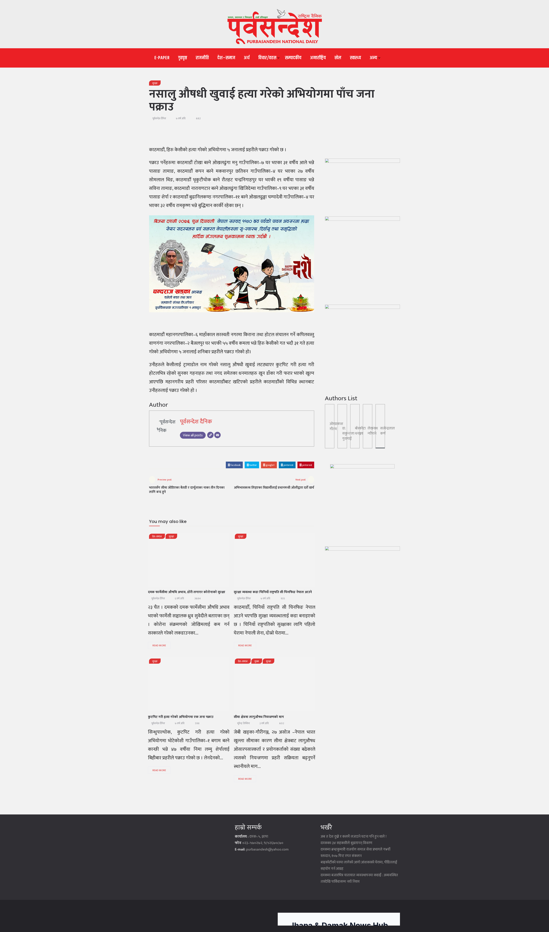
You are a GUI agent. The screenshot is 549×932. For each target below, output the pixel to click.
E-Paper (162, 58)
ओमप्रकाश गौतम (336, 426)
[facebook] (168, 561)
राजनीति (202, 58)
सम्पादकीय (293, 58)
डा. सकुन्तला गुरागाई (348, 433)
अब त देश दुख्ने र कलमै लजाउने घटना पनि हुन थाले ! (353, 837)
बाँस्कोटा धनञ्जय (360, 431)
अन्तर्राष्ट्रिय (318, 58)
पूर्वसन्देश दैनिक (159, 118)
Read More (159, 645)
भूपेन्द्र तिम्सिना (243, 723)
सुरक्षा (154, 83)
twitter (253, 465)
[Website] (210, 435)
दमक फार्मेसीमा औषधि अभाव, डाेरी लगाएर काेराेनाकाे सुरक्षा (186, 592)
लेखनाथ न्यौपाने (373, 431)
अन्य (373, 58)
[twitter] (180, 561)
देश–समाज (226, 58)
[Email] (217, 435)
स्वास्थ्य (355, 58)
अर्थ (247, 58)
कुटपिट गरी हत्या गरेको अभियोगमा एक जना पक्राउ (180, 717)
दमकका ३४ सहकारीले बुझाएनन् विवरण (346, 843)
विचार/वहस (267, 58)
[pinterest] (213, 561)
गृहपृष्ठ (182, 58)
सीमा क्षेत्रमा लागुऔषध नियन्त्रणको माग (259, 717)
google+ (270, 465)
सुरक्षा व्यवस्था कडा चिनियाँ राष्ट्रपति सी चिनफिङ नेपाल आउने (273, 592)
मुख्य (257, 661)
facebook (235, 465)
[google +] (191, 561)
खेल (338, 58)
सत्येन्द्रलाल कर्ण (387, 431)
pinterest (288, 465)
